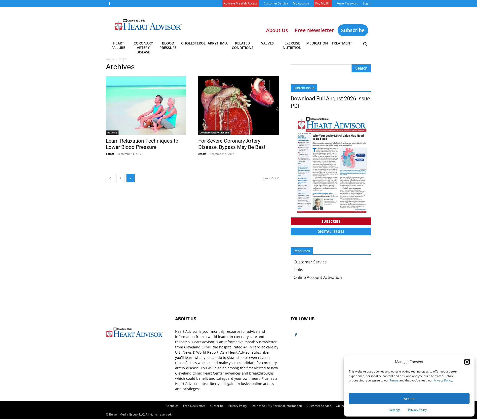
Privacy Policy (443, 380)
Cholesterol (193, 43)
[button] (467, 361)
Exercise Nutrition (292, 45)
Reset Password (347, 3)
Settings (394, 410)
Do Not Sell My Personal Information (277, 406)
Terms (394, 380)
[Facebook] (109, 3)
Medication (317, 43)
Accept (409, 398)
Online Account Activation (318, 277)
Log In (367, 3)
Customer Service (276, 3)
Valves (267, 43)
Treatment (342, 43)
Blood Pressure (168, 45)
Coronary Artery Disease (143, 46)
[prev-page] (110, 178)
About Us (172, 406)
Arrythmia (218, 43)
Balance (112, 132)
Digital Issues (331, 231)
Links (298, 269)
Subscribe (353, 30)
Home (110, 59)
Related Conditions (242, 45)
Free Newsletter (194, 406)
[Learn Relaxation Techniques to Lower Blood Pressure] (146, 105)
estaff (110, 154)
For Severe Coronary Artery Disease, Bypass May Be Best (232, 144)
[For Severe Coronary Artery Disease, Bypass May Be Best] (238, 105)
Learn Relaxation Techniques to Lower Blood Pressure (142, 144)
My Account (301, 3)
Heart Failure (118, 45)
